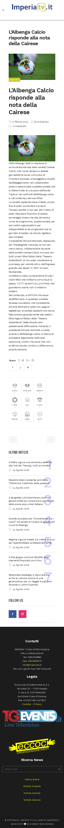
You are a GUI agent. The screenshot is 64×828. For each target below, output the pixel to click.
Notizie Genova (32, 799)
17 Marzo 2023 (20, 122)
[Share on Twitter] (22, 360)
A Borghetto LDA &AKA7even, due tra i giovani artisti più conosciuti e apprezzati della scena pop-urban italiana (31, 501)
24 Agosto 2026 (20, 470)
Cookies (26, 704)
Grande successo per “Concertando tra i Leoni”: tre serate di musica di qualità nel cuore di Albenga (31, 522)
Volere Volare (32, 779)
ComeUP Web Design (41, 824)
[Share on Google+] (28, 360)
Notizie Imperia (32, 786)
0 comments (19, 126)
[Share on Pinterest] (33, 360)
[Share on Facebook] (19, 360)
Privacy (38, 704)
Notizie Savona (32, 793)
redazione (43, 122)
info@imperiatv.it (31, 664)
